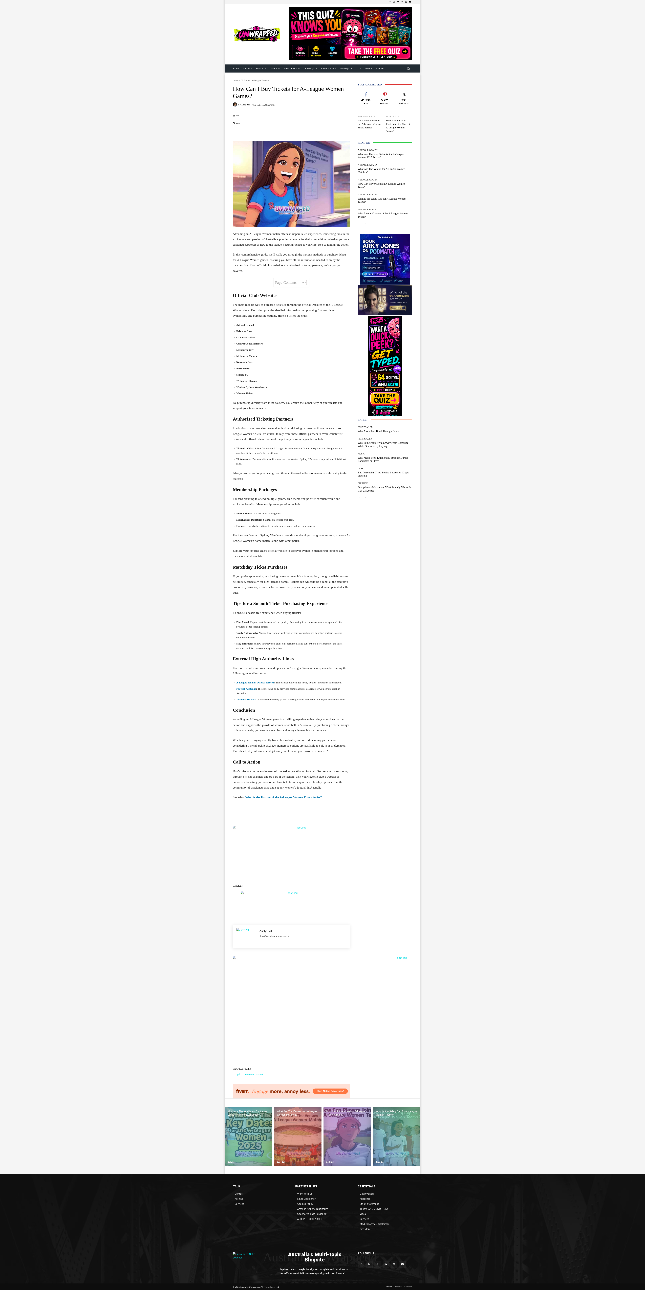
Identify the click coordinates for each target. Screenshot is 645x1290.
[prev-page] (360, 224)
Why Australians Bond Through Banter (379, 431)
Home (236, 80)
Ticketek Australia (246, 699)
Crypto (362, 468)
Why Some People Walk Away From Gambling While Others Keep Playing (383, 444)
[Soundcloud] (402, 2)
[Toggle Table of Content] (302, 282)
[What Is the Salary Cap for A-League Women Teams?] (396, 1136)
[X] (406, 2)
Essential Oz (365, 427)
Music (361, 454)
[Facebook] (390, 2)
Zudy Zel (245, 105)
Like (366, 92)
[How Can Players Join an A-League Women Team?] (347, 1136)
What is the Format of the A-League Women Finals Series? (283, 797)
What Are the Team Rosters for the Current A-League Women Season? (398, 125)
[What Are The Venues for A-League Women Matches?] (297, 1136)
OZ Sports (245, 80)
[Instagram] (394, 2)
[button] (408, 68)
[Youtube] (410, 2)
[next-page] (365, 224)
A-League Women (260, 80)
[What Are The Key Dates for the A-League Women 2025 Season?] (248, 1136)
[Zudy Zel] (235, 104)
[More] (312, 132)
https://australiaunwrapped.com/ (274, 936)
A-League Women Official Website (255, 682)
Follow (385, 92)
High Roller (365, 439)
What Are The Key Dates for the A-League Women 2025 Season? (381, 156)
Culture (363, 483)
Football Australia (246, 688)
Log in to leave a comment (249, 1074)
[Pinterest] (398, 2)
